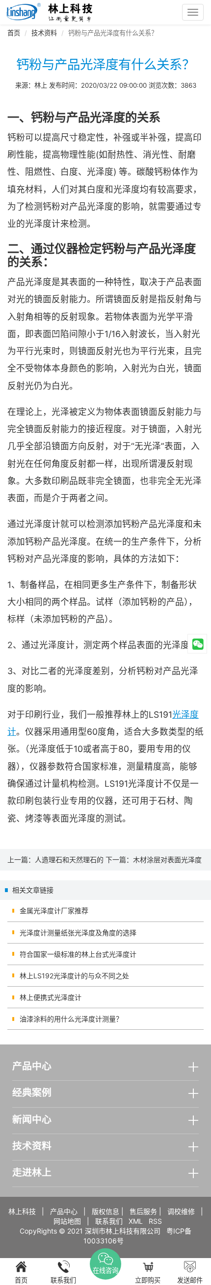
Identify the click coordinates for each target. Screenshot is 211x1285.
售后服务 (143, 1211)
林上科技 (22, 1211)
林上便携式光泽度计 (50, 997)
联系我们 (109, 1221)
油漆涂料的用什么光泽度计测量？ (71, 1019)
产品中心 (64, 1211)
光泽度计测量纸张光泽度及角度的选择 (78, 932)
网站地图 (67, 1221)
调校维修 (181, 1211)
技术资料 (44, 33)
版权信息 (105, 1211)
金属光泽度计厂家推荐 (54, 910)
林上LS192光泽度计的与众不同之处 (74, 975)
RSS (155, 1221)
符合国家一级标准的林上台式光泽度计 (78, 954)
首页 (13, 33)
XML (136, 1221)
